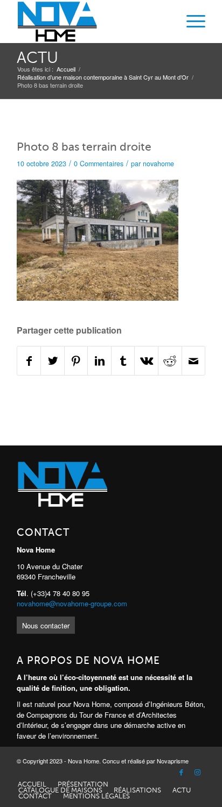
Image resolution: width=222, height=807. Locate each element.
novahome (158, 163)
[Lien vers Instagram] (197, 772)
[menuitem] (190, 21)
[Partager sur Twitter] (52, 360)
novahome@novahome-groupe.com (72, 603)
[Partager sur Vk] (146, 360)
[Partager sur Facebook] (29, 360)
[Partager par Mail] (193, 360)
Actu (37, 58)
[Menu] (190, 21)
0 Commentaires (98, 163)
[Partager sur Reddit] (170, 360)
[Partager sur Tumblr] (123, 360)
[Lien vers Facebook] (181, 772)
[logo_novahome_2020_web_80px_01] (92, 21)
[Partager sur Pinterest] (76, 360)
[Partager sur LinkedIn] (99, 360)
